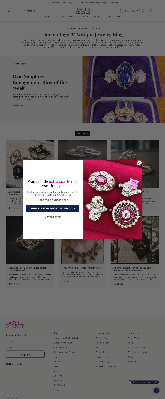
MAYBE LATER (52, 217)
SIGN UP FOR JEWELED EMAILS (52, 208)
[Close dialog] (139, 163)
